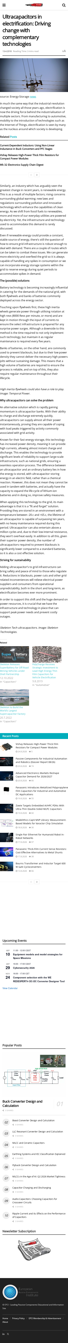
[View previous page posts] (31, 175)
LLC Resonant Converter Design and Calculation (37, 1131)
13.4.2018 (7, 51)
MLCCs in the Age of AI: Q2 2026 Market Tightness (38, 1176)
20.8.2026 (22, 766)
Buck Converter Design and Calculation (22, 1103)
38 (32, 856)
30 (32, 827)
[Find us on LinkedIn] (3, 1334)
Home (5, 1318)
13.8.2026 (22, 871)
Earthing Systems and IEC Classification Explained (38, 1154)
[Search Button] (64, 5)
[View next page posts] (36, 175)
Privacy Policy (18, 1318)
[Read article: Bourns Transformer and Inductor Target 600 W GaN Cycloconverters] (6, 866)
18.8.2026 (22, 827)
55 (32, 798)
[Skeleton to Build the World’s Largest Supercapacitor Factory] (14, 697)
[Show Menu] (4, 5)
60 (32, 813)
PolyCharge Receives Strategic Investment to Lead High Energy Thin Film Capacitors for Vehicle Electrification (45, 671)
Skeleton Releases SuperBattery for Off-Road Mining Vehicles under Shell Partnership (14, 669)
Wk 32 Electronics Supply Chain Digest (21, 164)
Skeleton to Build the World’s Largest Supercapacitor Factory (12, 710)
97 (32, 842)
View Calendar (10, 988)
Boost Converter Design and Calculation (33, 1120)
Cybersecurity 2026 (24, 967)
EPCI (7, 1304)
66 (32, 780)
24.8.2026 (22, 751)
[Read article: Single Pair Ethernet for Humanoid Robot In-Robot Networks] (6, 837)
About (5, 1322)
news (33, 96)
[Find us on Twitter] (8, 1334)
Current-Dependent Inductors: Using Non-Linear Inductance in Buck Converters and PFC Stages (27, 147)
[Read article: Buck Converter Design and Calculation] (34, 1074)
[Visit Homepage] (34, 5)
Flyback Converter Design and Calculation (34, 1165)
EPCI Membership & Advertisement (45, 1318)
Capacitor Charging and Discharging (31, 1187)
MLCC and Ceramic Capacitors (28, 1142)
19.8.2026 (22, 798)
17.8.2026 (22, 842)
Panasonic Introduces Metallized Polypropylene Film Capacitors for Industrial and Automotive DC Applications (42, 791)
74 (32, 766)
